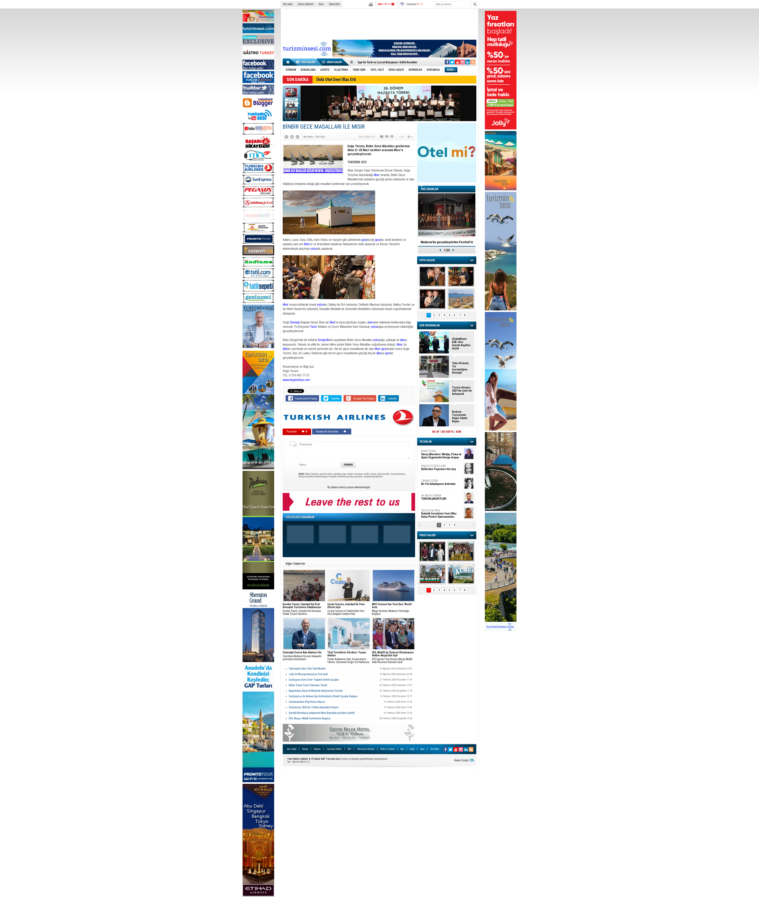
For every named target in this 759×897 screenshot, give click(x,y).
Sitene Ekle (334, 4)
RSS (349, 749)
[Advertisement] (379, 23)
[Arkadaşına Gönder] (387, 137)
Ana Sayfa (288, 4)
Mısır (377, 175)
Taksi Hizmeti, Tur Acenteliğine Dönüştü (460, 368)
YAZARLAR (425, 441)
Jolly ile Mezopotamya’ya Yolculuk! (308, 674)
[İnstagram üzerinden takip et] (462, 62)
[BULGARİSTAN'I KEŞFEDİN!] (432, 574)
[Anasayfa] (288, 62)
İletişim (317, 749)
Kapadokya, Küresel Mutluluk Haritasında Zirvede (316, 690)
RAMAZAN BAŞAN (433, 452)
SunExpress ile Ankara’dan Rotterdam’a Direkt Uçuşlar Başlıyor (323, 696)
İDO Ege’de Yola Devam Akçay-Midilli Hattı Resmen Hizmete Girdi (393, 657)
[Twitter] (292, 137)
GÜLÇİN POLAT (438, 467)
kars (371, 322)
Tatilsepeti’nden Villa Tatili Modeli (307, 668)
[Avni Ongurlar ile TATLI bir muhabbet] (461, 276)
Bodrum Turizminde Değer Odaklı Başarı (382, 62)
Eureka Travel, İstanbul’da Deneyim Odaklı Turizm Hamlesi (302, 609)
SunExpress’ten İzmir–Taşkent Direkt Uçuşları (314, 679)
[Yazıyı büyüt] (409, 137)
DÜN (458, 431)
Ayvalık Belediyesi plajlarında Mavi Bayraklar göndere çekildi (322, 712)
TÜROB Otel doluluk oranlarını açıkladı (446, 242)
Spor (422, 749)
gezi (364, 240)
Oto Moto (434, 749)
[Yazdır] (392, 137)
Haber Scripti (461, 760)
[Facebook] (286, 137)
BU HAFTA (447, 431)
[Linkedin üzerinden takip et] (467, 62)
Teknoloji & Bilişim (366, 749)
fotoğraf (323, 340)
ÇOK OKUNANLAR (429, 325)
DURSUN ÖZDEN (441, 513)
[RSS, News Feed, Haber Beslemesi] (472, 62)
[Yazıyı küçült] (401, 137)
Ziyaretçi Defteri (334, 749)
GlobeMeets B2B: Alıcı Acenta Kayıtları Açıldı (461, 343)
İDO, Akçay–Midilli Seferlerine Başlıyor (310, 718)
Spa (402, 749)
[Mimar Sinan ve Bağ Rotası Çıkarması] (432, 551)
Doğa (412, 749)
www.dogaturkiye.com (296, 380)
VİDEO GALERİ (427, 535)
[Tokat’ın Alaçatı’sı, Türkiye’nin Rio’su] (461, 574)
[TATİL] (461, 299)
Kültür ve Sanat (387, 749)
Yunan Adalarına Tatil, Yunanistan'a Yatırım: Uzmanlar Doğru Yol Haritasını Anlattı (348, 657)
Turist (313, 327)
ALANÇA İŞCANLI (437, 484)
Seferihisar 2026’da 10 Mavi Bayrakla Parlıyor (314, 707)
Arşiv (321, 4)
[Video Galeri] (332, 62)
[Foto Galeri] (306, 62)
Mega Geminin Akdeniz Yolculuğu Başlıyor (392, 609)
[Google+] (297, 137)
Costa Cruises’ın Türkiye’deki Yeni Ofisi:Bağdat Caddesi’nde (346, 609)
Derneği (295, 322)
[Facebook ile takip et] (447, 62)
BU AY (435, 431)
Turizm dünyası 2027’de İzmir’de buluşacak (462, 390)
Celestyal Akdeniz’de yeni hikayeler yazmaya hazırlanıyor (302, 656)
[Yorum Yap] (382, 137)
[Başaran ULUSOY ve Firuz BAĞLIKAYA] (432, 276)
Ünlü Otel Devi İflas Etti (336, 79)
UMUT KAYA (436, 498)
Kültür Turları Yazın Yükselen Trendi (308, 685)
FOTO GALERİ (427, 260)
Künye (305, 749)
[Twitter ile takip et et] (452, 62)
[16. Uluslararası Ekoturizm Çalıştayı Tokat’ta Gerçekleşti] (461, 551)
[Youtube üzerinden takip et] (457, 62)
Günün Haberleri (306, 4)
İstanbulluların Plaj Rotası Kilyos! (307, 701)
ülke (402, 340)
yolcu (314, 249)
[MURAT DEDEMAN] (432, 299)
